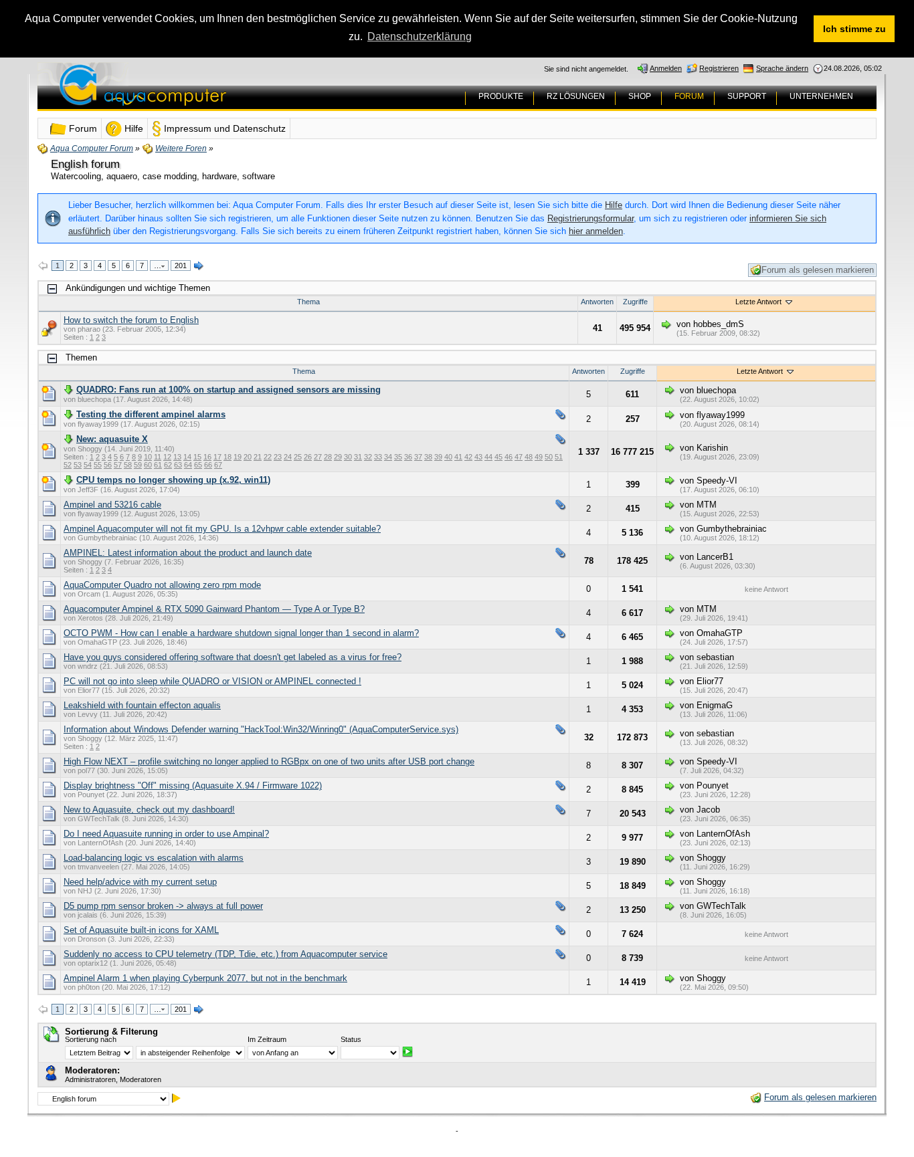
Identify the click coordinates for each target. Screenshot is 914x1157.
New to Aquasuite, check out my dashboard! (149, 810)
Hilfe (613, 205)
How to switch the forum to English (131, 320)
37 (418, 457)
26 (308, 457)
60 (148, 465)
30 (348, 457)
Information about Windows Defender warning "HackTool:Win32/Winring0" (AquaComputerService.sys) (261, 729)
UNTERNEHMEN (821, 96)
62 (168, 465)
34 (388, 457)
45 (498, 457)
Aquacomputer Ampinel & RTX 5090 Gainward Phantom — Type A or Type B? (214, 609)
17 (217, 457)
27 (318, 457)
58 (128, 465)
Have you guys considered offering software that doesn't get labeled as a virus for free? (232, 657)
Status (351, 1039)
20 (248, 457)
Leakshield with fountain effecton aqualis (142, 705)
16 (207, 457)
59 (138, 465)
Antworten (597, 302)
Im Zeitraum (267, 1039)
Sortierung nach (90, 1039)
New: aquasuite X (112, 439)
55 (98, 465)
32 (368, 457)
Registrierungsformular (590, 218)
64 (188, 465)
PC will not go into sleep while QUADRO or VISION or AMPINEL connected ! (212, 681)
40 (448, 457)
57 (118, 465)
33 (378, 457)
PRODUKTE (500, 96)
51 (559, 457)
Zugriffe (635, 302)
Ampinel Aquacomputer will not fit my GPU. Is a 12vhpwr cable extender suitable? (222, 529)
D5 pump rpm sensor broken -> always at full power (163, 906)
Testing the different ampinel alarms (150, 414)
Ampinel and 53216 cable (112, 505)
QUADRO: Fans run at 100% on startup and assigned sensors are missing (228, 390)
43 (478, 457)
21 (258, 457)
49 (539, 457)
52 (68, 465)
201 (181, 265)
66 (208, 465)
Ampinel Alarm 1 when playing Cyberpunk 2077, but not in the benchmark (205, 978)
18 (227, 457)
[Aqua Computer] (195, 95)
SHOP (639, 96)
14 (187, 457)
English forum (85, 164)
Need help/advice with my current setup (140, 882)
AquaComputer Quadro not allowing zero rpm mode (162, 585)
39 (438, 457)
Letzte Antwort (759, 302)
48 (529, 457)
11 (157, 457)
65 (198, 465)
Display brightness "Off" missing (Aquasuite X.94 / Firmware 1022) (193, 785)
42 (468, 457)
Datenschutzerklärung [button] (419, 36)
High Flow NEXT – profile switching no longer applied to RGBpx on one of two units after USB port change (269, 761)
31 (358, 457)
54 (88, 465)
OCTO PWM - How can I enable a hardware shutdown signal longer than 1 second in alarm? (241, 633)
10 (148, 457)
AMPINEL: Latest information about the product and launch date (188, 553)
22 (268, 457)
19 (238, 457)
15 (197, 457)
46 (509, 457)
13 (177, 457)
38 (428, 457)
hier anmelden (596, 231)
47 (519, 457)
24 (288, 457)
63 (178, 465)
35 (398, 457)
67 (218, 465)
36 (408, 457)
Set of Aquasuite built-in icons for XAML (141, 930)
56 (108, 465)
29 (338, 457)
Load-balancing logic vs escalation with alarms (154, 858)
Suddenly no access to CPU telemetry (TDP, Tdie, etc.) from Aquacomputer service (225, 954)
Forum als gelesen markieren (817, 270)
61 (158, 465)
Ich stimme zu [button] (854, 28)
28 (328, 457)
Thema (308, 302)
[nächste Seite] (198, 266)
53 (78, 465)
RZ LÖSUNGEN (576, 96)
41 (458, 457)
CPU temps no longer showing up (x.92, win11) (173, 480)
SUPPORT (746, 96)
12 (167, 457)
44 (488, 457)
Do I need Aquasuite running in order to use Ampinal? (166, 834)
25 (298, 457)
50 (549, 457)
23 (278, 457)
